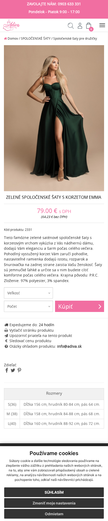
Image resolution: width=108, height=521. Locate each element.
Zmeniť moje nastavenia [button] (54, 503)
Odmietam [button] (54, 514)
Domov (12, 38)
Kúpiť (65, 306)
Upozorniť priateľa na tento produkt (40, 335)
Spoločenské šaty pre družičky (75, 38)
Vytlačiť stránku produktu (31, 330)
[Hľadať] (70, 27)
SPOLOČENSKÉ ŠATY (36, 38)
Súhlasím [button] (54, 492)
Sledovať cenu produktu (30, 340)
